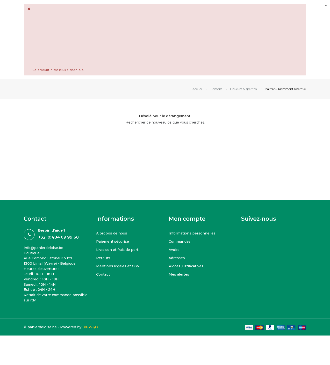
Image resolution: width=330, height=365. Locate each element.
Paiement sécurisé (112, 241)
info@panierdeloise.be (43, 248)
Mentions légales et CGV (117, 266)
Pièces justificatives (186, 266)
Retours (103, 258)
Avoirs (174, 250)
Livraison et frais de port (117, 250)
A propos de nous (111, 233)
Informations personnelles (192, 233)
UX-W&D (90, 327)
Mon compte (187, 218)
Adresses (177, 258)
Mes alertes (179, 274)
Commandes (180, 241)
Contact (103, 274)
